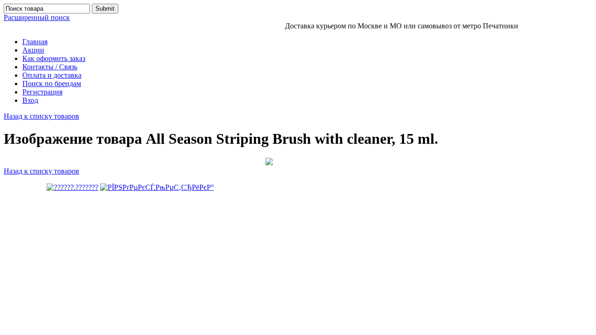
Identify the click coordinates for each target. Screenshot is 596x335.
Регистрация (42, 92)
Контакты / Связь (49, 67)
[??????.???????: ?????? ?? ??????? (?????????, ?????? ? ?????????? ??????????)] (72, 187)
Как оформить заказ (53, 58)
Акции (33, 50)
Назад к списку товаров (41, 116)
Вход (30, 100)
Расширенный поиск (37, 17)
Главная (34, 42)
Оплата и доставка (51, 75)
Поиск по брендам (51, 83)
